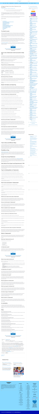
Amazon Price (13, 137)
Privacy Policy (21, 388)
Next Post (2, 355)
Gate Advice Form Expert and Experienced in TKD (8, 25)
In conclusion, (4, 28)
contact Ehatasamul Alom (8, 351)
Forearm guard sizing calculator (33, 26)
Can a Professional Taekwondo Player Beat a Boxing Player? (6, 369)
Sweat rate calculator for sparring (33, 75)
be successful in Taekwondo (5, 42)
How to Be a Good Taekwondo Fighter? (17, 364)
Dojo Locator (28, 386)
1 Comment (2, 8)
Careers (21, 385)
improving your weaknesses (20, 158)
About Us (21, 386)
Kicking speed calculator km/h (33, 84)
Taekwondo (9, 8)
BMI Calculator (28, 388)
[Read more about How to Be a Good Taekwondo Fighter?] (17, 362)
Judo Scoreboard (28, 389)
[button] (8, 3)
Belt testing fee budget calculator (33, 57)
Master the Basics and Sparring (6, 22)
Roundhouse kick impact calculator (34, 83)
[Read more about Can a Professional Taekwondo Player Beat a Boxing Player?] (6, 367)
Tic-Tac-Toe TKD (21, 404)
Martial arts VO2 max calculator (33, 96)
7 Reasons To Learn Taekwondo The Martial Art (7, 364)
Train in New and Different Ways (6, 23)
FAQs (3, 29)
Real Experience (6, 8)
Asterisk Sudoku (21, 393)
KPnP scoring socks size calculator (34, 31)
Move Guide (28, 385)
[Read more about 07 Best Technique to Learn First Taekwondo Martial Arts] (18, 370)
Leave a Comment (4, 365)
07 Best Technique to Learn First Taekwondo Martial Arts (18, 376)
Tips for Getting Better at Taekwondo (6, 26)
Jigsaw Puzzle (21, 399)
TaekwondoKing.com (11, 347)
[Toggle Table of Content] (1, 20)
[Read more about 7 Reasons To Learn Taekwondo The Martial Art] (6, 362)
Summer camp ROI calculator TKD (33, 107)
